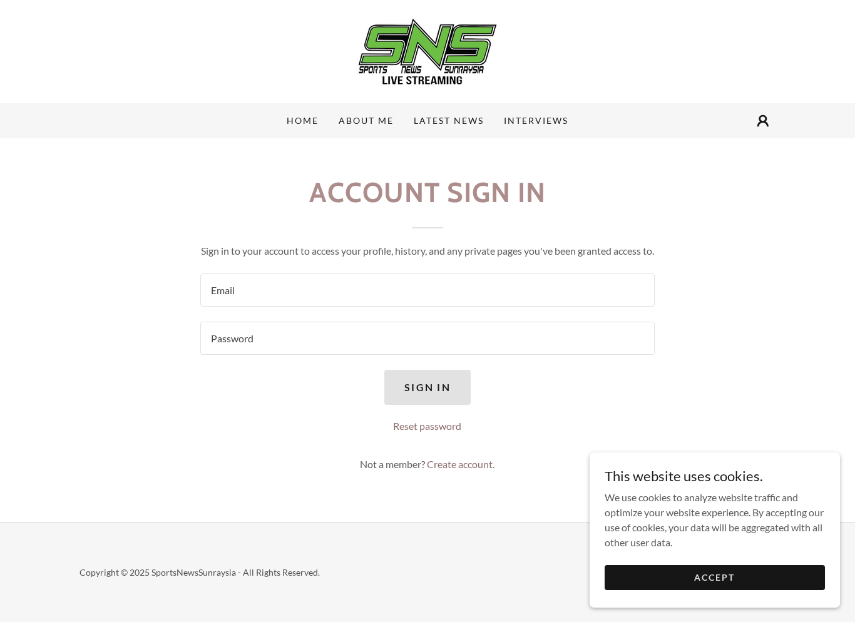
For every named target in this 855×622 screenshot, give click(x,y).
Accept (714, 577)
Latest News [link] (449, 120)
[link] (427, 50)
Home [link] (303, 120)
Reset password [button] (427, 426)
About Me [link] (366, 120)
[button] (763, 120)
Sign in (427, 387)
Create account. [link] (460, 464)
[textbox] (427, 290)
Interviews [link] (536, 120)
